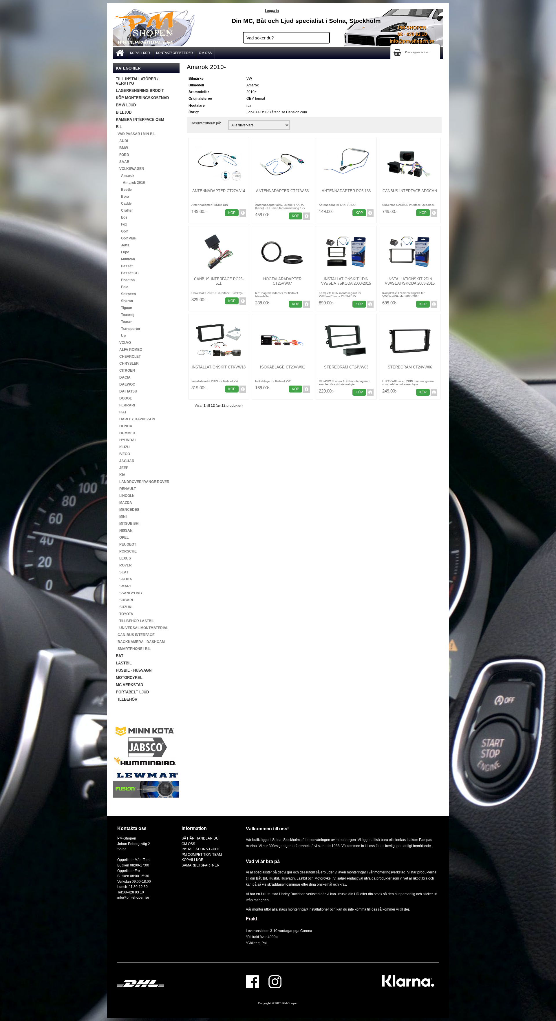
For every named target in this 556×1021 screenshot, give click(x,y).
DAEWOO (125, 384)
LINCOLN (125, 496)
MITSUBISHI (127, 524)
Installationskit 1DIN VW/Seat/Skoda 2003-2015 (346, 281)
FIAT (121, 412)
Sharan (124, 301)
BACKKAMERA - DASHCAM (140, 642)
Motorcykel (323, 878)
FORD (122, 155)
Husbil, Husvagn (282, 878)
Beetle (124, 190)
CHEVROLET (128, 357)
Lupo (122, 252)
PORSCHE (126, 551)
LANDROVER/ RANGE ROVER (142, 482)
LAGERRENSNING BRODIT (140, 90)
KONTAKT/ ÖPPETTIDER (174, 52)
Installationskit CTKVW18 (219, 367)
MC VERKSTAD (129, 685)
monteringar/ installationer (308, 909)
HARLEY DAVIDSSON (135, 419)
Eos (121, 217)
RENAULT (126, 489)
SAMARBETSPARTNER (201, 865)
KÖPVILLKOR (140, 52)
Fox (121, 224)
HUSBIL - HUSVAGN (133, 670)
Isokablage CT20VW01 (282, 367)
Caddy (124, 203)
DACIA (123, 377)
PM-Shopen (290, 1003)
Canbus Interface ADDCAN (410, 191)
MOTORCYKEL (129, 677)
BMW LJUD (126, 105)
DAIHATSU (126, 391)
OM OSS (205, 52)
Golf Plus (126, 238)
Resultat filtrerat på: (206, 123)
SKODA (124, 579)
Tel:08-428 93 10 (130, 892)
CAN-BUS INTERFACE (135, 635)
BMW (122, 148)
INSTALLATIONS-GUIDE (201, 849)
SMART (124, 586)
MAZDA (124, 503)
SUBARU (125, 600)
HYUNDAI (126, 440)
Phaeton (125, 280)
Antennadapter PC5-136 (346, 191)
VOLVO (123, 343)
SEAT (122, 572)
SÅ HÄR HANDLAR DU (200, 838)
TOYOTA (124, 614)
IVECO (123, 454)
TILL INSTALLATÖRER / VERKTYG (137, 81)
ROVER (124, 565)
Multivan (125, 259)
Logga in (272, 10)
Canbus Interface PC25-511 (219, 281)
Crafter (124, 210)
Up (121, 336)
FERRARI (125, 405)
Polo (122, 287)
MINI (121, 517)
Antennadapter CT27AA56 (282, 191)
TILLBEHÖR (126, 699)
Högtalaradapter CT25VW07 (282, 281)
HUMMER (125, 433)
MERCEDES (127, 510)
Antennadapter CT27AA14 (218, 191)
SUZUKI (124, 607)
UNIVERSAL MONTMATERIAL (142, 628)
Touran (124, 322)
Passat (124, 266)
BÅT (119, 656)
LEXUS (123, 558)
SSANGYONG (129, 593)
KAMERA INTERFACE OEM (140, 119)
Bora (122, 197)
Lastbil (302, 878)
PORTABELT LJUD (132, 692)
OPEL (122, 537)
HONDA (124, 426)
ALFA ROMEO (129, 350)
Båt (258, 878)
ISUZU (123, 447)
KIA (120, 475)
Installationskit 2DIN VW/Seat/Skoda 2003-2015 (410, 281)
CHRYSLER (127, 363)
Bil (265, 878)
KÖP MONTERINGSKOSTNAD (142, 98)
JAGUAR (125, 461)
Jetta (122, 245)
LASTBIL (124, 663)
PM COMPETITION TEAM (202, 854)
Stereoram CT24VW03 (346, 367)
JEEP (122, 468)
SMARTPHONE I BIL (133, 649)
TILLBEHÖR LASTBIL (135, 621)
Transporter (128, 329)
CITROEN (125, 370)
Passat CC (127, 273)
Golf (122, 231)
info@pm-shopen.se (412, 41)
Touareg (125, 315)
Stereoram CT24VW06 (410, 367)
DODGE (124, 398)
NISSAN (124, 530)
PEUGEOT (126, 544)
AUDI (122, 141)
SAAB (122, 162)
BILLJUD (123, 112)
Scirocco (126, 294)
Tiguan (124, 308)
